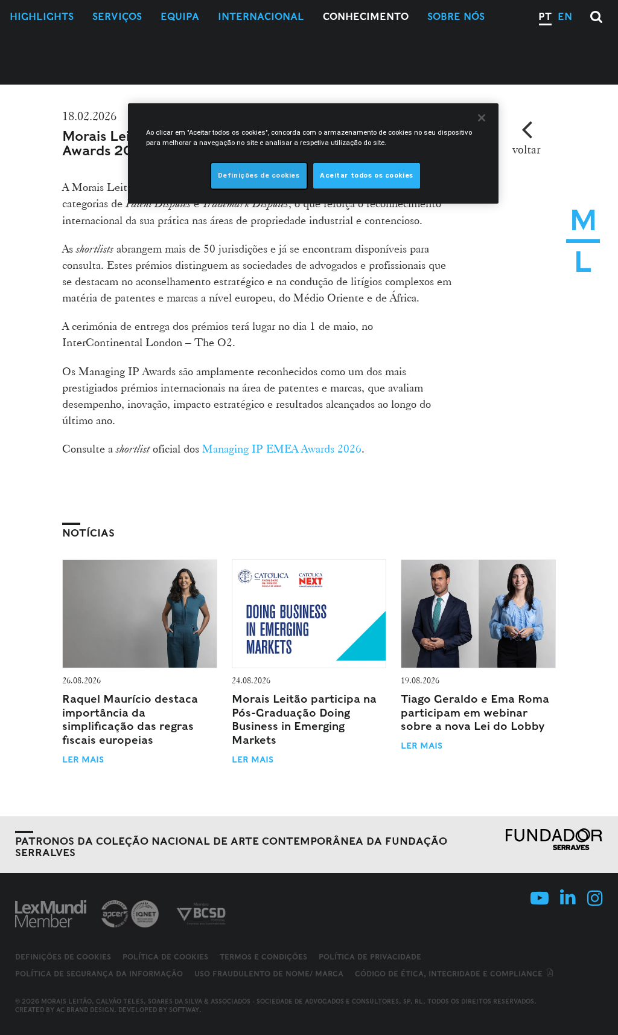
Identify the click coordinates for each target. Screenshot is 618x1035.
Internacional (261, 16)
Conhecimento (366, 16)
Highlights (42, 16)
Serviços (117, 16)
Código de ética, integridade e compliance (450, 973)
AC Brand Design (85, 1009)
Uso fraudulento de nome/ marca (268, 973)
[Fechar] (481, 118)
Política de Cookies (165, 956)
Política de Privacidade (370, 956)
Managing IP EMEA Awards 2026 (282, 448)
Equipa (180, 16)
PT (545, 16)
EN (565, 16)
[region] (313, 153)
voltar (526, 149)
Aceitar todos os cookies (366, 175)
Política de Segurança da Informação (99, 973)
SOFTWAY (184, 1009)
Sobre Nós (456, 16)
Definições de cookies (63, 957)
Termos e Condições (263, 956)
